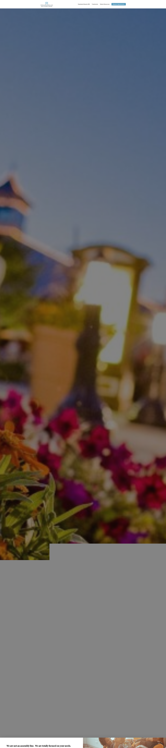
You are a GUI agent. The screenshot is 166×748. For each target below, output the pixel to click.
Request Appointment (119, 4)
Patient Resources (105, 4)
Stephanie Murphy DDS (84, 4)
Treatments (95, 4)
